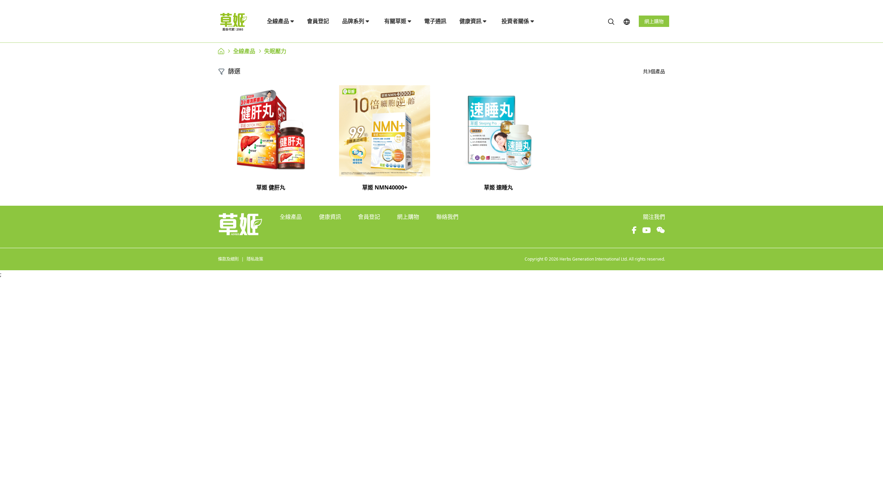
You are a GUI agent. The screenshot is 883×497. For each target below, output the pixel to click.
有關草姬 (396, 21)
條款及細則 (228, 259)
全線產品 (278, 21)
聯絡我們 (447, 217)
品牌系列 (354, 21)
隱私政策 (255, 259)
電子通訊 (435, 21)
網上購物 (654, 21)
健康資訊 (471, 21)
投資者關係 (516, 21)
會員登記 (318, 21)
